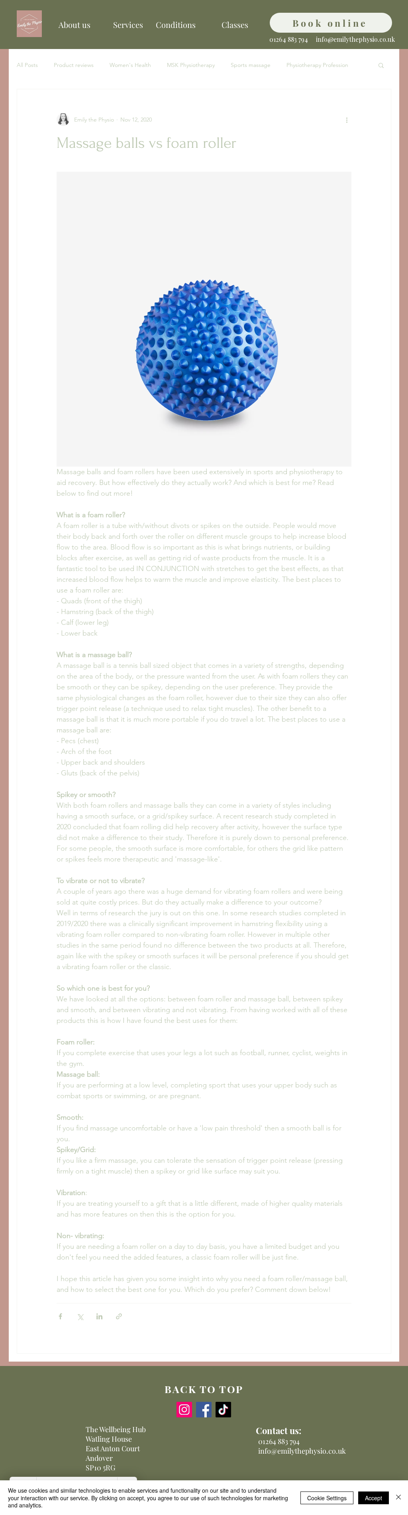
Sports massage (251, 65)
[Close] (398, 1498)
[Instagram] (184, 1409)
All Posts (27, 65)
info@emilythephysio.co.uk (355, 39)
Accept (373, 1498)
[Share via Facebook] (60, 1316)
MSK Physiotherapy (191, 65)
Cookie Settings (327, 1498)
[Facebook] (204, 1409)
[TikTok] (223, 1409)
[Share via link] (119, 1316)
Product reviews (74, 65)
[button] (381, 65)
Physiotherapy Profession (317, 65)
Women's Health (130, 65)
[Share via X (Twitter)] (80, 1316)
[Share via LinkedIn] (99, 1316)
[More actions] (346, 119)
